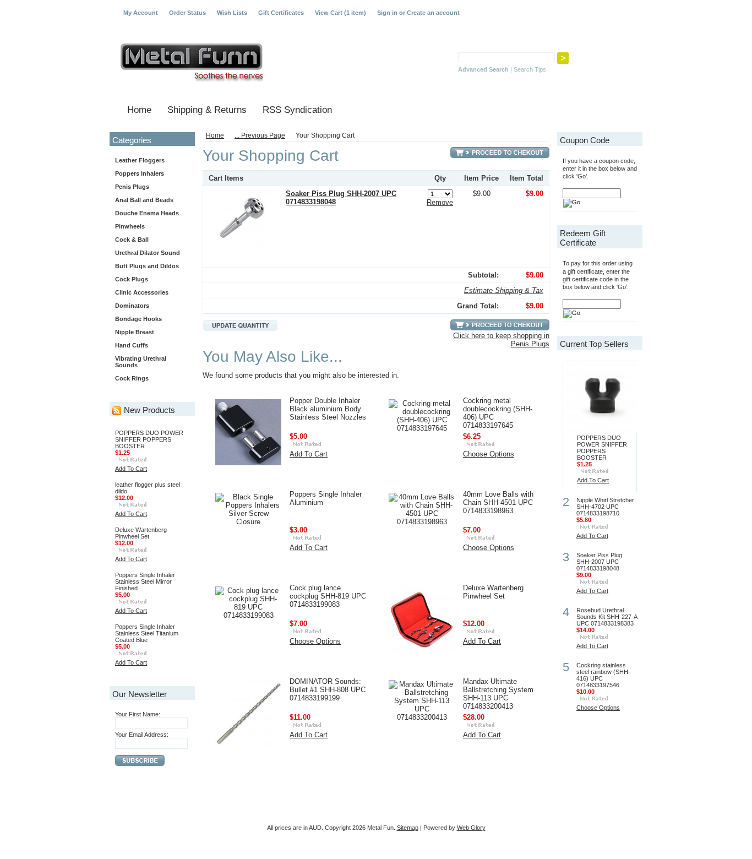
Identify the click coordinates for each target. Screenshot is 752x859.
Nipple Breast (134, 332)
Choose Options (488, 454)
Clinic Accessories (141, 292)
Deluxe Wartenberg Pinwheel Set (141, 533)
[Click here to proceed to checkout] (499, 152)
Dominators (132, 305)
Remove (440, 202)
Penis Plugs (132, 186)
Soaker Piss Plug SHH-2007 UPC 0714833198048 (599, 562)
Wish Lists (232, 12)
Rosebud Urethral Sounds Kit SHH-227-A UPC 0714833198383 (606, 617)
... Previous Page (260, 135)
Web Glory (471, 827)
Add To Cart (131, 468)
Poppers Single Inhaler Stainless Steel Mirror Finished (145, 581)
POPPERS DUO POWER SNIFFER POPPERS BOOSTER (149, 439)
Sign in (387, 12)
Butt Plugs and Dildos (147, 266)
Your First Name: (137, 714)
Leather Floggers (140, 160)
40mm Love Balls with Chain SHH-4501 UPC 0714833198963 (498, 502)
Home (215, 135)
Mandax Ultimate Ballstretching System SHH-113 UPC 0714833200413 (498, 693)
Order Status (187, 12)
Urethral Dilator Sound (147, 252)
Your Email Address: (141, 734)
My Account (140, 12)
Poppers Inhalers (139, 173)
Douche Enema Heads (147, 213)
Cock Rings (132, 378)
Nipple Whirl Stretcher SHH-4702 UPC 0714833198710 (605, 507)
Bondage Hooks (138, 319)
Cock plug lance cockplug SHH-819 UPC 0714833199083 (328, 596)
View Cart (340, 12)
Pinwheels (130, 226)
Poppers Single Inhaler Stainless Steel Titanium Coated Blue (146, 633)
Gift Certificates (281, 12)
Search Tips (530, 69)
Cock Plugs (131, 279)
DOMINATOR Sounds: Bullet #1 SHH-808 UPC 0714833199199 (328, 689)
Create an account (433, 12)
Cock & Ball (132, 239)
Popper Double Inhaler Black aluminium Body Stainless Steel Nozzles (328, 408)
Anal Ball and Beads (144, 200)
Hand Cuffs (131, 345)
